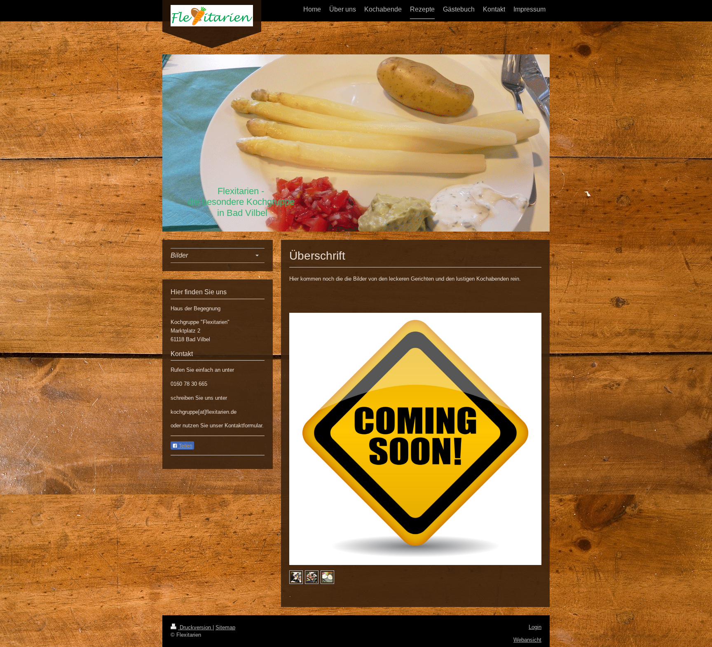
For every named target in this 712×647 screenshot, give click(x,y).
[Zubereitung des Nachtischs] (296, 577)
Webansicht (527, 640)
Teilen (185, 446)
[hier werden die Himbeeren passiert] (312, 577)
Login (535, 627)
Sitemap (225, 627)
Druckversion (195, 627)
